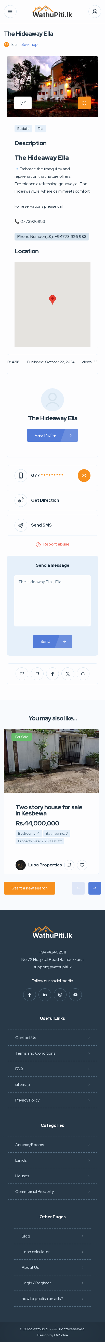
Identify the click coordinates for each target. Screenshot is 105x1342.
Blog (26, 1236)
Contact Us (25, 1037)
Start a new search (29, 888)
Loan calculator (36, 1251)
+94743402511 (52, 952)
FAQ (19, 1069)
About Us (30, 1267)
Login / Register (36, 1283)
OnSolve (61, 1335)
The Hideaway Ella (52, 418)
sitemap (22, 1084)
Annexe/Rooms (29, 1144)
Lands (21, 1160)
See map (29, 44)
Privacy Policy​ (27, 1100)
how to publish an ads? (42, 1298)
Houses (22, 1176)
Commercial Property (34, 1191)
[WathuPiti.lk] (52, 12)
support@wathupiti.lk (52, 967)
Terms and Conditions (35, 1053)
